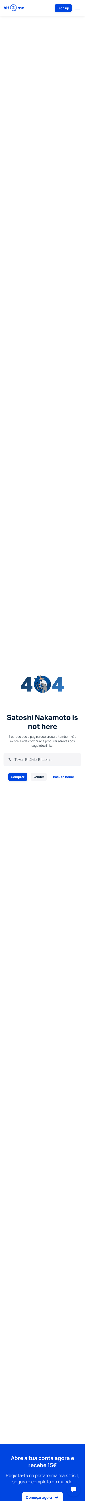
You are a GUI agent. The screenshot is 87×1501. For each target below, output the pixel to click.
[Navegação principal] (77, 8)
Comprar (18, 777)
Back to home (63, 777)
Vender (38, 777)
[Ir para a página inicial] (14, 8)
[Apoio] (73, 1490)
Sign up (63, 8)
